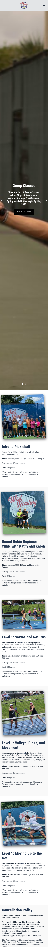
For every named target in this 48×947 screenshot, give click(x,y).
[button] (2, 200)
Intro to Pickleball (16, 446)
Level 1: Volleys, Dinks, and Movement (23, 745)
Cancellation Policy (17, 910)
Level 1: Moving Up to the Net (22, 855)
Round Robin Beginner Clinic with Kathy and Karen (23, 544)
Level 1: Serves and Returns (24, 637)
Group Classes (24, 185)
